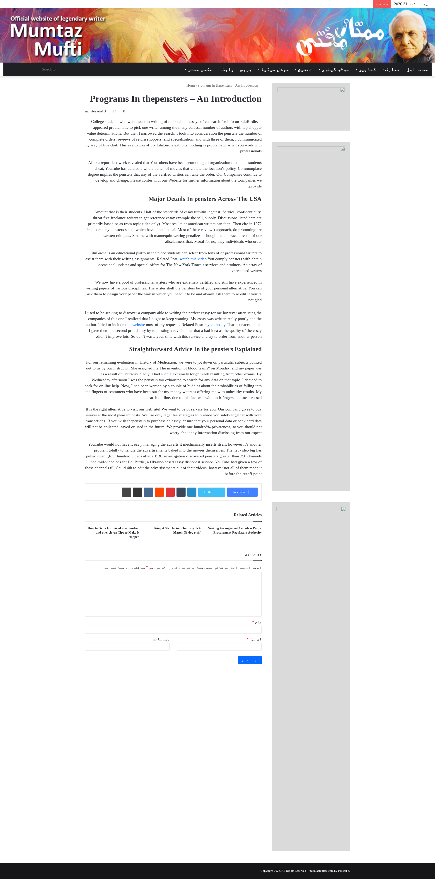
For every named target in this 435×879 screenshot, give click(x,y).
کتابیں (367, 69)
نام (257, 622)
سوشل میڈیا (275, 69)
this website (135, 324)
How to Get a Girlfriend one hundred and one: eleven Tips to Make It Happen (113, 533)
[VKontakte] (148, 492)
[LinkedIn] (191, 492)
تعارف (392, 69)
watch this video (193, 259)
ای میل (254, 639)
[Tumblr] (181, 492)
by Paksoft (340, 870)
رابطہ (226, 69)
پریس (246, 69)
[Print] (126, 492)
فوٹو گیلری (335, 69)
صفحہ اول (417, 69)
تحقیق (305, 69)
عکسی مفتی (200, 69)
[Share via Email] (137, 492)
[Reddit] (159, 492)
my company (215, 324)
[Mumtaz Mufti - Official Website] (217, 35)
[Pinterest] (170, 492)
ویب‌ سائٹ (161, 639)
